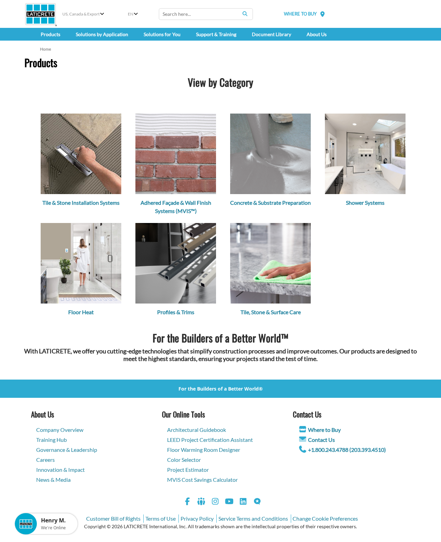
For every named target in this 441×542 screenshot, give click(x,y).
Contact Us (321, 439)
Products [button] (50, 34)
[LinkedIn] (243, 502)
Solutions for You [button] (162, 34)
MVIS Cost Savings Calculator (202, 479)
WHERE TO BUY (300, 14)
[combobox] (206, 14)
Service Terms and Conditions (253, 518)
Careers (45, 459)
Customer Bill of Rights (113, 518)
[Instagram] (215, 502)
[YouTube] (229, 502)
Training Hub (51, 439)
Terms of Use (160, 518)
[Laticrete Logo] (40, 14)
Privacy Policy (197, 518)
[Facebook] (187, 502)
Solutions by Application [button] (102, 34)
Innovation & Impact (60, 469)
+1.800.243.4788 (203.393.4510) (347, 449)
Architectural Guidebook (196, 429)
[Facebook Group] (201, 502)
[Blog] (257, 502)
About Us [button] (317, 34)
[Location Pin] (322, 14)
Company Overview (59, 429)
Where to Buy (324, 429)
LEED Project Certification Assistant (210, 439)
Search (244, 13)
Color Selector (184, 459)
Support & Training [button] (216, 34)
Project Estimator (188, 469)
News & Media (53, 479)
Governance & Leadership (66, 449)
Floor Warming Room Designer (203, 449)
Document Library (271, 34)
